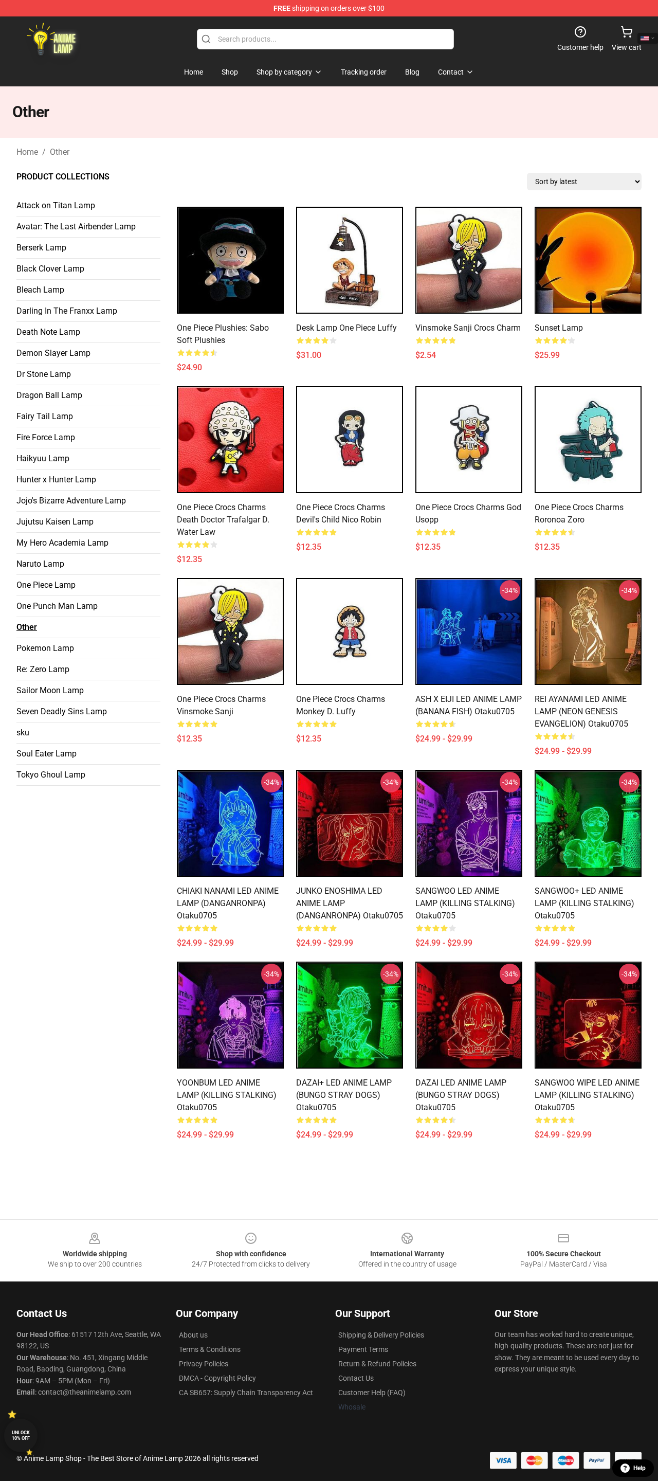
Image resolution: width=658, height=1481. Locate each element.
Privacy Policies (203, 1364)
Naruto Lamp (40, 564)
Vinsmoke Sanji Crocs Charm (468, 328)
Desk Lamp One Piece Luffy (346, 328)
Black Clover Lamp (50, 269)
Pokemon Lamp (45, 648)
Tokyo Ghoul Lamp (50, 775)
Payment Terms (363, 1349)
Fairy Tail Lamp (44, 416)
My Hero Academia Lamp (62, 543)
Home (27, 152)
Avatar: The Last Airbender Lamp (76, 226)
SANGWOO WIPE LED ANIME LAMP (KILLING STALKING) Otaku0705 (587, 1095)
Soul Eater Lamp (46, 753)
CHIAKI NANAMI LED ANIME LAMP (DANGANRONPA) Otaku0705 (228, 903)
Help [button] (639, 1468)
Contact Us (356, 1378)
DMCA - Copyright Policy (217, 1378)
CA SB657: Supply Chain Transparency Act (246, 1392)
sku (22, 732)
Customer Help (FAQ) (372, 1392)
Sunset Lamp (559, 328)
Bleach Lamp (40, 290)
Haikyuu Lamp (42, 458)
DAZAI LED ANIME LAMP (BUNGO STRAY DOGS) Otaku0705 (460, 1095)
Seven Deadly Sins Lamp (61, 711)
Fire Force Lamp (45, 437)
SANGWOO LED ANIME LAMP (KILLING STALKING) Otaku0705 (465, 903)
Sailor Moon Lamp (50, 690)
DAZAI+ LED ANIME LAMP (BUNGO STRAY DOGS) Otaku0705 (344, 1095)
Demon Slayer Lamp (53, 353)
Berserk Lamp (41, 247)
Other (59, 152)
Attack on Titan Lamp (55, 205)
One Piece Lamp (46, 585)
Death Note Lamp (48, 332)
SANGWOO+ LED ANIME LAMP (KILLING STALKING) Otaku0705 (584, 903)
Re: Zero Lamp (42, 669)
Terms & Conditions (210, 1349)
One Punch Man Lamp (57, 606)
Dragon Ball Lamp (49, 395)
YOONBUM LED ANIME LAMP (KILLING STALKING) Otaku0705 (227, 1095)
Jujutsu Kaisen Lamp (55, 522)
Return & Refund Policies (377, 1364)
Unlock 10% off (21, 1435)
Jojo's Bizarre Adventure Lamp (71, 500)
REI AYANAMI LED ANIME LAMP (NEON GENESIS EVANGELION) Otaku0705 (581, 711)
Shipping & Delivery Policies (381, 1335)
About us (193, 1335)
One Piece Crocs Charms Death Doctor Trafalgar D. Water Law (223, 519)
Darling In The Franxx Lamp (66, 311)
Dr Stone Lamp (43, 374)
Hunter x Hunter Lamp (56, 479)
